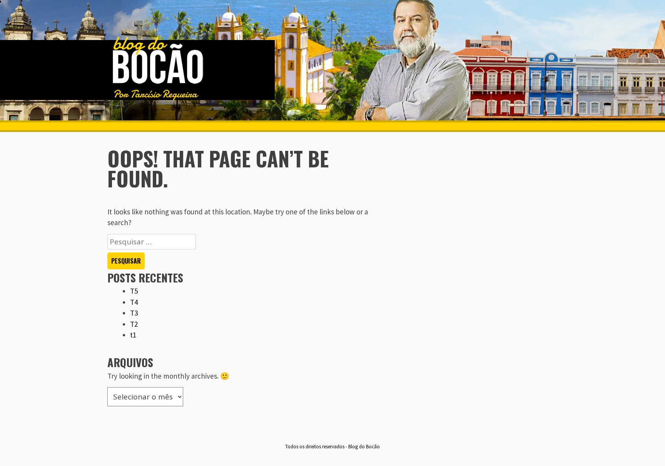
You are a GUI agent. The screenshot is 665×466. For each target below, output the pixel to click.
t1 (133, 334)
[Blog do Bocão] (157, 99)
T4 (134, 302)
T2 (134, 324)
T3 (134, 312)
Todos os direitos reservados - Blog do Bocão (332, 446)
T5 (134, 291)
